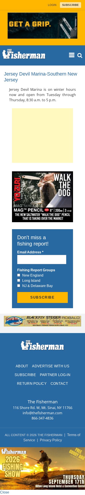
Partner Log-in (55, 375)
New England (32, 275)
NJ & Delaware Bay (37, 286)
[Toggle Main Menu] (72, 55)
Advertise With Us (50, 366)
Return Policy (32, 383)
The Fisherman (24, 55)
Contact (59, 383)
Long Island (31, 280)
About (22, 366)
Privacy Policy (51, 440)
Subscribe (25, 375)
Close (4, 492)
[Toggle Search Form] (80, 55)
